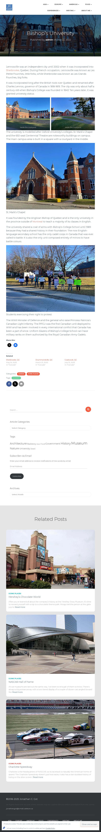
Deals (38, 444)
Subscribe (17, 476)
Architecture (18, 443)
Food (88, 4)
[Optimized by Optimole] (4, 827)
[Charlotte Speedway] (50, 729)
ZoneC (32, 449)
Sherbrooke (12, 70)
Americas (73, 4)
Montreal (38, 221)
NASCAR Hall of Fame (21, 681)
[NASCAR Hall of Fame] (50, 644)
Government (52, 443)
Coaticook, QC (71, 360)
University (16, 378)
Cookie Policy (50, 828)
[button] (47, 4)
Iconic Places (33, 374)
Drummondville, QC (43, 360)
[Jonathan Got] (9, 7)
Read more (20, 607)
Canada (21, 374)
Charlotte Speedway (20, 766)
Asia (45, 4)
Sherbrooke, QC (13, 360)
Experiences (53, 10)
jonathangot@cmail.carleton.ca (19, 808)
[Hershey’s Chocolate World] (50, 559)
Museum (79, 443)
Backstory (31, 444)
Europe (58, 4)
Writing (70, 10)
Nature (14, 448)
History (66, 443)
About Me (86, 10)
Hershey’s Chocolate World (24, 596)
